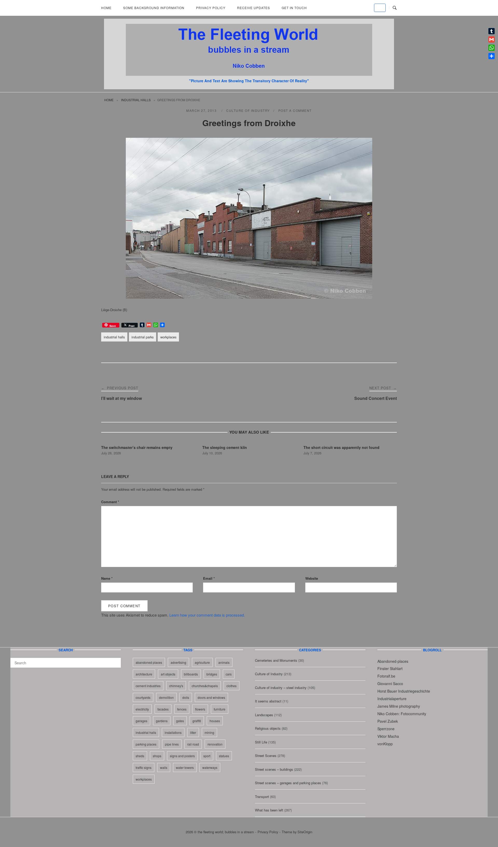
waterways (209, 767)
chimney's (176, 686)
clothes (231, 686)
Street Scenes (265, 755)
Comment (110, 501)
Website (311, 578)
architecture (144, 674)
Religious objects (268, 728)
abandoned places (149, 662)
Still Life (261, 742)
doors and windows (211, 697)
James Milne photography (398, 706)
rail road (193, 744)
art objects (168, 674)
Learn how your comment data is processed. (207, 615)
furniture (219, 709)
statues (224, 756)
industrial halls (136, 100)
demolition (166, 697)
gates (180, 721)
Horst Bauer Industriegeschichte (403, 691)
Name (107, 578)
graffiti (196, 721)
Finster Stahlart (390, 668)
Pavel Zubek (387, 721)
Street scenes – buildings (274, 769)
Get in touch (294, 7)
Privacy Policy (210, 7)
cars (229, 674)
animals (224, 662)
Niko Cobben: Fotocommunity (401, 713)
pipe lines (172, 744)
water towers (185, 767)
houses (215, 721)
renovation (215, 744)
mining (209, 732)
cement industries (148, 686)
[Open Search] (394, 8)
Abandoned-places (392, 661)
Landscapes (264, 714)
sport (206, 756)
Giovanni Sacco (390, 683)
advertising (178, 662)
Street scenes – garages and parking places (288, 782)
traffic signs (143, 767)
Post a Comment (295, 110)
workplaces (168, 336)
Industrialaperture (391, 698)
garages (141, 721)
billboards (191, 674)
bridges (211, 674)
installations (173, 732)
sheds (140, 756)
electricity (142, 709)
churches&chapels (205, 686)
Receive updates (253, 7)
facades (163, 709)
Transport (262, 796)
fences (181, 709)
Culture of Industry (248, 110)
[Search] (115, 660)
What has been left (269, 810)
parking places (146, 744)
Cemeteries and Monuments (276, 660)
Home (106, 7)
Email (209, 578)
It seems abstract (268, 701)
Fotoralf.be (386, 676)
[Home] (249, 74)
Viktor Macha (388, 736)
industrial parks (143, 336)
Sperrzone (386, 728)
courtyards (143, 697)
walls (163, 767)
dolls (185, 697)
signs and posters (182, 756)
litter (193, 732)
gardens (162, 721)
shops (157, 756)
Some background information (153, 7)
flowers (200, 709)
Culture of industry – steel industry (281, 687)
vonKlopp (385, 743)
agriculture (202, 662)
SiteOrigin (305, 831)
